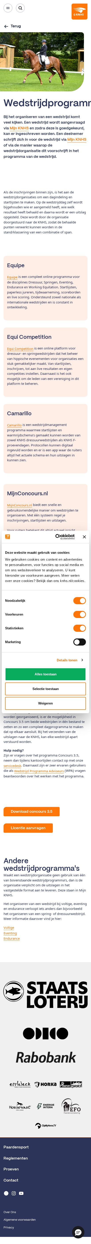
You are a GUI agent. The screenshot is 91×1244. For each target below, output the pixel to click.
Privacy (9, 1227)
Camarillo (14, 425)
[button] (78, 1232)
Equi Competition (20, 348)
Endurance (12, 938)
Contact (11, 1180)
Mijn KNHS (19, 128)
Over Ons (10, 1212)
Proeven (11, 1169)
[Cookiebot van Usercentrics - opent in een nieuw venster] (56, 537)
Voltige (9, 927)
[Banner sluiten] (84, 536)
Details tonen (67, 660)
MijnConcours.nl (19, 505)
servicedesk (12, 765)
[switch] (79, 614)
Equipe (12, 277)
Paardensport (16, 1147)
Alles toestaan (46, 674)
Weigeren (45, 703)
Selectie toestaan (45, 689)
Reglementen (16, 1158)
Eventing (10, 933)
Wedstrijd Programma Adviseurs (39, 771)
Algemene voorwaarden (20, 1219)
